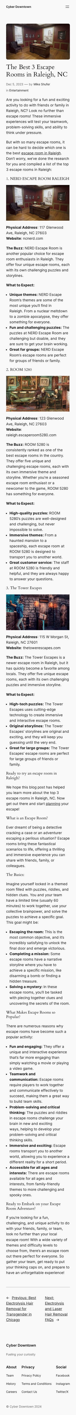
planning (53, 804)
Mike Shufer (42, 84)
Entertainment (18, 90)
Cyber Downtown (18, 6)
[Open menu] (67, 6)
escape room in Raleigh (41, 153)
